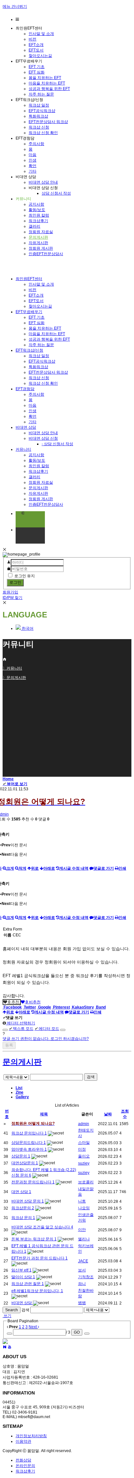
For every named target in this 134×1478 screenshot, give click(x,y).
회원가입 (10, 592)
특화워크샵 (38, 116)
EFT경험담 (25, 389)
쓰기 (7, 1316)
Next (33, 1327)
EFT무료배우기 (29, 312)
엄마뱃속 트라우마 (28, 1149)
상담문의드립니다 (27, 1142)
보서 (82, 1270)
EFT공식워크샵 (42, 110)
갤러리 (34, 226)
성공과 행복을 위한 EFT (49, 88)
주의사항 (36, 143)
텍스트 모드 (21, 1028)
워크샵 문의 (22, 1217)
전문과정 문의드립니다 (31, 1182)
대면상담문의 (23, 1163)
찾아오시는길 (40, 55)
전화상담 (23, 1460)
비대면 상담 (26, 427)
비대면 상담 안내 (43, 182)
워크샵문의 (21, 1208)
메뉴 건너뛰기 (15, 6)
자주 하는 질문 (41, 94)
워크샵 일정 (39, 105)
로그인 (15, 582)
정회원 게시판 (41, 248)
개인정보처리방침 (31, 1436)
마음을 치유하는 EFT (47, 83)
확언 (32, 166)
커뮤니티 (23, 449)
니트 (82, 1201)
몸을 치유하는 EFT (45, 77)
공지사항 (36, 204)
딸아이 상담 (22, 1277)
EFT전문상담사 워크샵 (48, 121)
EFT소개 (36, 44)
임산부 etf (20, 1270)
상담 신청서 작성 (56, 193)
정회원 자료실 (41, 232)
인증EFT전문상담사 (46, 254)
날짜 (108, 1114)
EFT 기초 (37, 66)
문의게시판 (38, 237)
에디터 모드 (46, 1028)
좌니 (82, 1283)
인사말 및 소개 (41, 33)
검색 (91, 1077)
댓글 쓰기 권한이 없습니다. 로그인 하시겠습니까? (46, 1038)
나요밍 (84, 1208)
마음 (32, 154)
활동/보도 (37, 210)
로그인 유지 (24, 576)
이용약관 (23, 1441)
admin (83, 1124)
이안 (82, 1229)
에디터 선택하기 (20, 1023)
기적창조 (86, 1277)
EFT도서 (36, 50)
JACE (83, 1261)
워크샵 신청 (39, 127)
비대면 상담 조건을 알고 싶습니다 (41, 1227)
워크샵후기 (38, 221)
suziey (83, 1163)
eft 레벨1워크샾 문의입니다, (36, 1291)
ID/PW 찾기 (12, 597)
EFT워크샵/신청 (29, 350)
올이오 (84, 1156)
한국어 (27, 628)
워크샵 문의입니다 (28, 1133)
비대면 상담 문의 (26, 1201)
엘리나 (84, 1239)
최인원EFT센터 (29, 278)
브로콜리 (86, 1182)
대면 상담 (20, 1192)
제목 (44, 1114)
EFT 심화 (37, 72)
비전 (32, 39)
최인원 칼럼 (39, 215)
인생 (32, 160)
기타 (32, 171)
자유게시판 (38, 243)
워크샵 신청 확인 (43, 132)
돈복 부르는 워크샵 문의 (32, 1239)
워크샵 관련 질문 (26, 1283)
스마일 (84, 1142)
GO (77, 1332)
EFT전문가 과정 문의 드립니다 (38, 1258)
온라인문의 (25, 1465)
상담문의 (19, 1156)
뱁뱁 (82, 1303)
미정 (82, 1149)
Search (11, 1310)
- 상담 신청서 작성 (57, 444)
